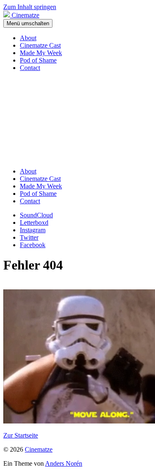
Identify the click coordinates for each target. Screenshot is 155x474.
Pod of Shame (38, 60)
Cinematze (38, 449)
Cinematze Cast (40, 45)
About (28, 37)
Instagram (32, 229)
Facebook (32, 244)
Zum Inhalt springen (29, 6)
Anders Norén (63, 463)
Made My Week (41, 52)
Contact (30, 67)
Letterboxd (34, 222)
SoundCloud (36, 215)
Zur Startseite (20, 435)
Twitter (29, 237)
